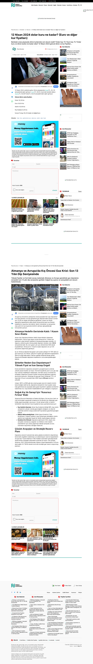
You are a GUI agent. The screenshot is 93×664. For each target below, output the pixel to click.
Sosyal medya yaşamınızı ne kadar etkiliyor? (72, 623)
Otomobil (50, 5)
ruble (41, 118)
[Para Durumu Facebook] (11, 592)
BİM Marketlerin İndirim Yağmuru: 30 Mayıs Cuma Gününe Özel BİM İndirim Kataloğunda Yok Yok (73, 606)
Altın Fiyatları (34, 5)
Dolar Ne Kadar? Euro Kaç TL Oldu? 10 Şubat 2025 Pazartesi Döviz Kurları (72, 612)
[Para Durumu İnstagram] (17, 592)
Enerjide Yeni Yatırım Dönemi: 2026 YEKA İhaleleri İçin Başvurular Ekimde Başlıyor (54, 613)
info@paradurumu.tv (52, 49)
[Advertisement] (46, 254)
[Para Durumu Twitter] (14, 592)
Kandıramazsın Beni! (66, 219)
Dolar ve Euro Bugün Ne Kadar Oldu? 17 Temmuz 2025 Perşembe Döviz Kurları (55, 630)
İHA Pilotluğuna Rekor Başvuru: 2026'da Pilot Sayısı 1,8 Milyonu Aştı (19, 627)
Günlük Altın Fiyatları (32, 640)
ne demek (51, 640)
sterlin (38, 118)
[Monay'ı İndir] (34, 134)
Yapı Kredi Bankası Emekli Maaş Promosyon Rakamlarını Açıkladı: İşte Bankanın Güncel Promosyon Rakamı (55, 624)
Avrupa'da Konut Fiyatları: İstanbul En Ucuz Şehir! (17, 613)
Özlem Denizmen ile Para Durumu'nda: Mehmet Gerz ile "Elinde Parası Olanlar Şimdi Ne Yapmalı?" (36, 610)
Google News (37, 86)
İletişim (80, 592)
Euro (32, 92)
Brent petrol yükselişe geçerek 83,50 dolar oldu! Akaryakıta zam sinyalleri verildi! (73, 627)
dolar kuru (34, 118)
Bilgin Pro (80, 646)
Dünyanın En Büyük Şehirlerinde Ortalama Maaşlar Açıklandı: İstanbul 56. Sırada (37, 633)
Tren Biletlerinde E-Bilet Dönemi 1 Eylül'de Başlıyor (19, 605)
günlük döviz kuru (27, 118)
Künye (48, 592)
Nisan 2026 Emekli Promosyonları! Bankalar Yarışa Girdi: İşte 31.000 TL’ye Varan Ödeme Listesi (54, 618)
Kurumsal (73, 592)
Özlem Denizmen (69, 214)
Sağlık (54, 5)
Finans (45, 5)
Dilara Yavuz (68, 196)
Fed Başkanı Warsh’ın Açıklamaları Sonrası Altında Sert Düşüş (37, 629)
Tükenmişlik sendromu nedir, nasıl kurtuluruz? (72, 619)
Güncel (28, 29)
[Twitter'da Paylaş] (12, 92)
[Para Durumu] (16, 5)
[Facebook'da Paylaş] (12, 88)
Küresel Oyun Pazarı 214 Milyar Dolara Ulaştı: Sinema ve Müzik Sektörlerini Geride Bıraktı (19, 609)
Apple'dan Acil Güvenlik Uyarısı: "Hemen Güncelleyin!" (55, 634)
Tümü (79, 191)
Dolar (46, 90)
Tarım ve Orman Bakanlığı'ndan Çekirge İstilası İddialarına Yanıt (55, 609)
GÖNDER (54, 190)
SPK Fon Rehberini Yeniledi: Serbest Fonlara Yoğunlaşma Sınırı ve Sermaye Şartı (19, 632)
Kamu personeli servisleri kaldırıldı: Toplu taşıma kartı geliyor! (71, 632)
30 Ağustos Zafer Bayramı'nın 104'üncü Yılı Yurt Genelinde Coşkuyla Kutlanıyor (18, 618)
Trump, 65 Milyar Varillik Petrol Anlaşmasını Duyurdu (37, 624)
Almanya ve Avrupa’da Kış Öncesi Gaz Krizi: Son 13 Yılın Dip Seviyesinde (19, 601)
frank (44, 118)
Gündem (75, 5)
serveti (57, 640)
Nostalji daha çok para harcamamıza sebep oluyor (71, 616)
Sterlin (17, 94)
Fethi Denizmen (69, 205)
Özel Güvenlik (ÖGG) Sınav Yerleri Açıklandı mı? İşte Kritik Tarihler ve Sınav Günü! (72, 601)
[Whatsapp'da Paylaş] (12, 101)
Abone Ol (56, 86)
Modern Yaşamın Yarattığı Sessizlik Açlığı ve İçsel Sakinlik (69, 210)
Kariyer (64, 5)
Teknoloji (59, 5)
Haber (21, 266)
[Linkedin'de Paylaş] (12, 97)
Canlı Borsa (69, 5)
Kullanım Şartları (56, 592)
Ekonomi (41, 5)
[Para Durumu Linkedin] (20, 592)
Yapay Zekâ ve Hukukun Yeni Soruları (70, 200)
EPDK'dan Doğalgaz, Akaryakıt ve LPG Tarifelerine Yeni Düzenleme (19, 623)
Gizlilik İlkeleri (66, 592)
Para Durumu (14, 29)
